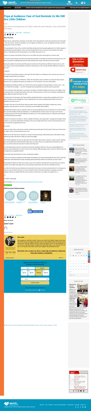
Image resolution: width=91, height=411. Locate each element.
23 (70, 269)
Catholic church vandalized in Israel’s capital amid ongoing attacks (30, 7)
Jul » (74, 275)
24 (73, 269)
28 (83, 269)
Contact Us (83, 404)
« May (70, 275)
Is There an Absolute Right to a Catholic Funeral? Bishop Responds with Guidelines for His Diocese (81, 169)
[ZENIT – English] (11, 3)
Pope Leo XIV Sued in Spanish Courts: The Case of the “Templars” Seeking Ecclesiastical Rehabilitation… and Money (81, 151)
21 (83, 266)
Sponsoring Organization (60, 404)
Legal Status (70, 404)
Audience (50, 404)
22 (86, 266)
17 (73, 266)
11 (75, 263)
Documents (43, 2)
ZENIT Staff (19, 32)
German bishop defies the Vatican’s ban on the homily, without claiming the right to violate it (81, 190)
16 (70, 266)
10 (73, 263)
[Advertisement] (35, 311)
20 (81, 266)
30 (70, 271)
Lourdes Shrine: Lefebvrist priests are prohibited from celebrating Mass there (81, 160)
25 (75, 269)
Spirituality (26, 32)
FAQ (46, 404)
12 (78, 263)
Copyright (77, 404)
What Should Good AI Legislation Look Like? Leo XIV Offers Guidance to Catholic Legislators (78, 113)
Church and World (35, 2)
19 (78, 266)
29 (86, 269)
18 (75, 266)
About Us (42, 404)
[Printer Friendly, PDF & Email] (8, 185)
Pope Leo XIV (23, 2)
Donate (49, 2)
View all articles (8, 232)
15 (86, 263)
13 (81, 263)
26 (78, 269)
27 (81, 269)
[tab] (74, 372)
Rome (28, 2)
